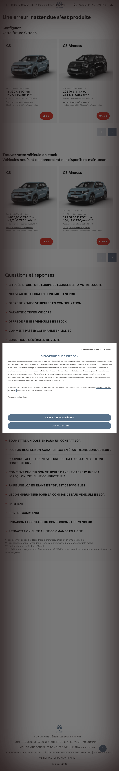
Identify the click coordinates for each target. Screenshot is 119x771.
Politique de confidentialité (17, 397)
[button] (97, 349)
